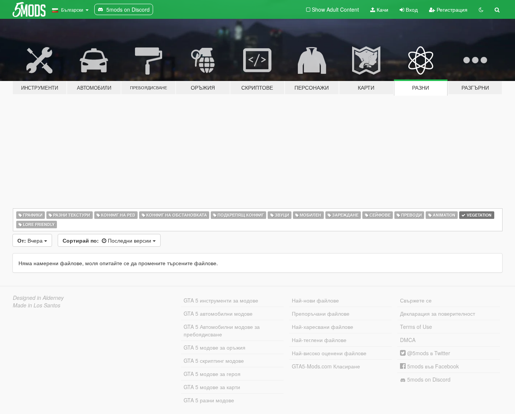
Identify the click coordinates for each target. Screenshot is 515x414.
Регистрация (451, 9)
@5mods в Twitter (428, 353)
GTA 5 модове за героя (212, 373)
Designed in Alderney (38, 297)
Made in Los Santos (36, 305)
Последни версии (108, 240)
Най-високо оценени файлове (329, 353)
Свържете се (416, 300)
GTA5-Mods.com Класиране (326, 366)
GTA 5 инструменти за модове (221, 300)
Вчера (30, 240)
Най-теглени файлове (319, 340)
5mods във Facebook (432, 366)
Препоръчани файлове (320, 313)
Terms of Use (416, 326)
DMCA (407, 340)
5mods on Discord (428, 379)
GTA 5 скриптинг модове (214, 360)
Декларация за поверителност (437, 313)
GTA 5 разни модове (209, 400)
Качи (381, 9)
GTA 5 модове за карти (212, 387)
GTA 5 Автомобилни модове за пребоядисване (222, 330)
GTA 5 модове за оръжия (214, 347)
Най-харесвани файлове (322, 326)
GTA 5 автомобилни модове (218, 313)
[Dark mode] (481, 9)
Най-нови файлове (315, 300)
